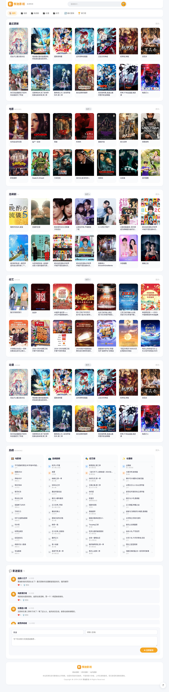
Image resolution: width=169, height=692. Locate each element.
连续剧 (14, 194)
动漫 (14, 364)
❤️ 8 (19, 600)
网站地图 (75, 672)
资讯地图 (84, 672)
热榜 (16, 450)
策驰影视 (86, 679)
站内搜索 (93, 672)
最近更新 (14, 23)
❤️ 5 (19, 615)
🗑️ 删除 (26, 585)
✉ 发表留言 (149, 650)
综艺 (14, 279)
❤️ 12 (20, 585)
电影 (15, 109)
